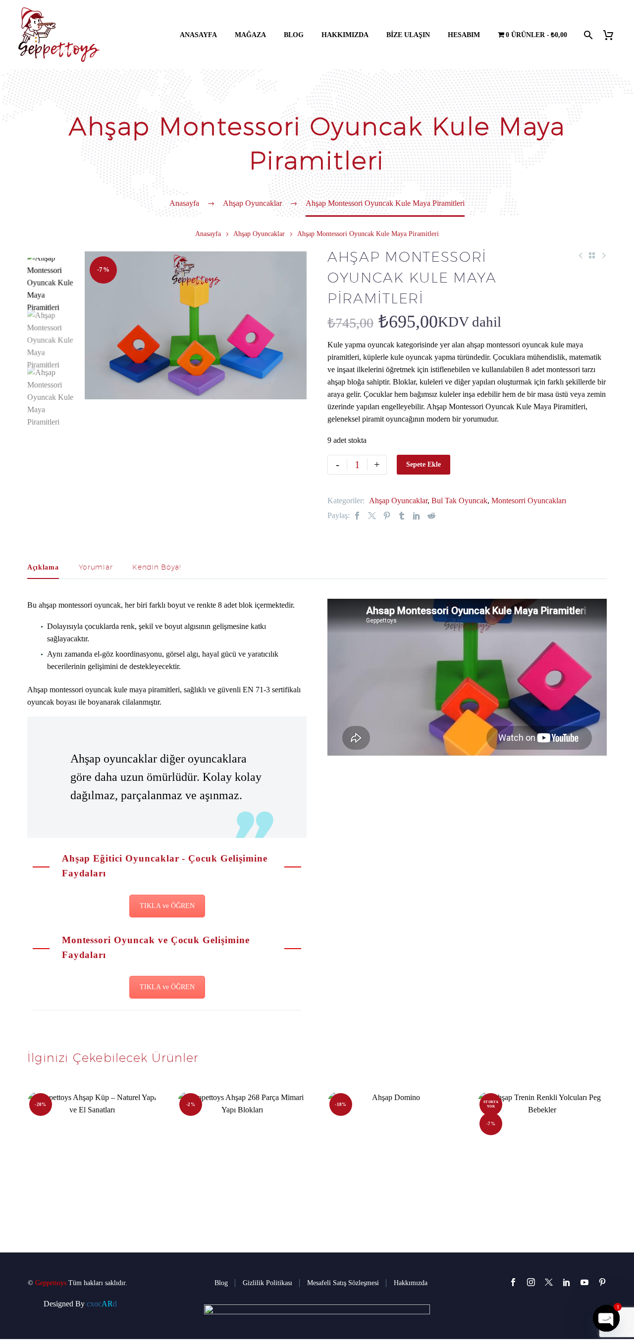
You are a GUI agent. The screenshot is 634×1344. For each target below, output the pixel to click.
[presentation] (97, 325)
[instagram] (531, 1282)
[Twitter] (372, 515)
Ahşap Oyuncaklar (259, 234)
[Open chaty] (606, 1318)
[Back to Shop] (592, 255)
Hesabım (464, 35)
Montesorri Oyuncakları (528, 500)
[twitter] (549, 1282)
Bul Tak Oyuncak (459, 500)
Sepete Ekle (423, 464)
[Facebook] (357, 515)
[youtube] (584, 1282)
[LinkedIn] (416, 515)
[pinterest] (602, 1282)
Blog (294, 35)
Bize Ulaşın (408, 35)
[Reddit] (431, 515)
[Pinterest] (386, 515)
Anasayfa (198, 35)
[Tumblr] (401, 515)
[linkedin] (567, 1282)
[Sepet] (612, 35)
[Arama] (587, 35)
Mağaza (250, 35)
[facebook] (513, 1282)
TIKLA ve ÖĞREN (167, 906)
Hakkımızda (345, 35)
